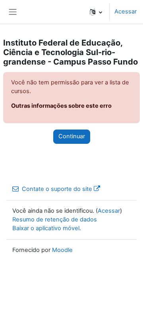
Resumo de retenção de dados (54, 219)
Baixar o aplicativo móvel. (46, 228)
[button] (96, 12)
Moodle (62, 250)
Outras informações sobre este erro (61, 105)
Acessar (125, 11)
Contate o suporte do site (57, 189)
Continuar (71, 136)
